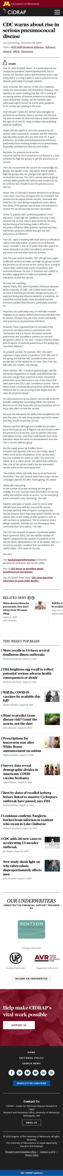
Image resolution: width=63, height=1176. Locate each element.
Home (31, 1052)
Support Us (18, 1025)
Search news (31, 1063)
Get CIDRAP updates (31, 1172)
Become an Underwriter (31, 978)
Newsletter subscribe (31, 1083)
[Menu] (57, 12)
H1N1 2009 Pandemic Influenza (27, 47)
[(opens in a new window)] (22, 4)
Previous (29, 597)
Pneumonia (27, 51)
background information (21, 559)
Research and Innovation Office (20, 1151)
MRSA (16, 51)
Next (33, 597)
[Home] (14, 11)
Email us (31, 1122)
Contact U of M (47, 1151)
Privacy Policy (32, 1155)
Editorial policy (31, 1057)
